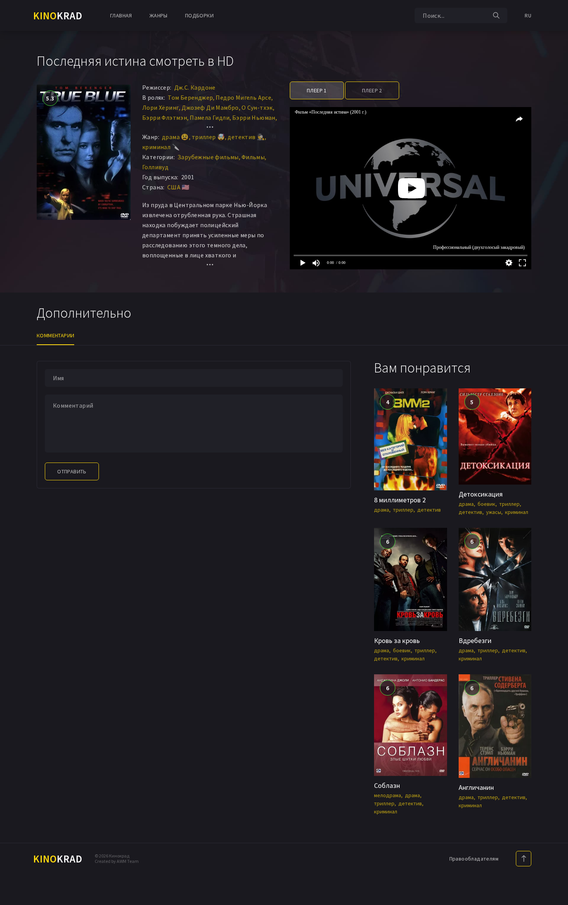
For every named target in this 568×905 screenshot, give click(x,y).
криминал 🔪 (161, 147)
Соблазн (387, 785)
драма (381, 509)
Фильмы (253, 157)
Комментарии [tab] (55, 335)
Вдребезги (475, 640)
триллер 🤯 (208, 137)
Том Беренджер (190, 97)
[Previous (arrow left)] (13, 452)
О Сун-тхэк (257, 107)
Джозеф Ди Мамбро (210, 107)
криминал (516, 512)
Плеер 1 (317, 90)
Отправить (72, 471)
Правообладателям (473, 858)
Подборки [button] (199, 15)
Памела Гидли (210, 117)
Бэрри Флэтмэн (164, 117)
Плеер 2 (372, 90)
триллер (403, 509)
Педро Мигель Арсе (243, 97)
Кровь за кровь (397, 640)
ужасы (493, 512)
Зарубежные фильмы (208, 157)
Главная (121, 15)
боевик (486, 503)
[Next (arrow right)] (554, 452)
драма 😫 (175, 137)
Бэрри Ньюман (253, 117)
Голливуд (155, 167)
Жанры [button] (159, 15)
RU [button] (528, 15)
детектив (429, 509)
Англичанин (476, 787)
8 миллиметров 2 (400, 499)
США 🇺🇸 (178, 187)
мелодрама (387, 795)
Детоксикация (481, 494)
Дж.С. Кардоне (195, 87)
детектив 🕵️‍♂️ (246, 137)
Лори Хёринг (160, 107)
